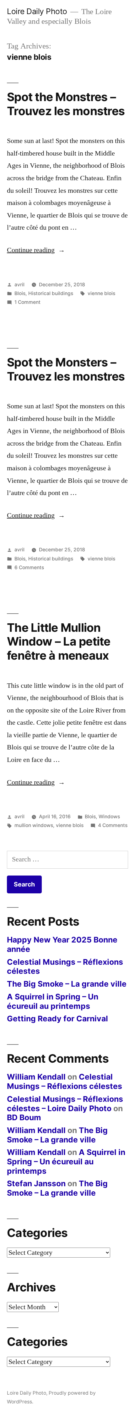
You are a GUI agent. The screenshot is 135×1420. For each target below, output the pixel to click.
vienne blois (101, 293)
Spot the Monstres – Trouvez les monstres (66, 104)
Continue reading (36, 250)
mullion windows (33, 825)
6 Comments (29, 567)
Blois (19, 293)
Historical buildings (50, 293)
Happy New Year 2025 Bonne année (62, 944)
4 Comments (112, 825)
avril (19, 285)
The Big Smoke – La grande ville (67, 983)
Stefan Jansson (36, 1183)
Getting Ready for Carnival (57, 1018)
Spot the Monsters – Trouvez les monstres (66, 369)
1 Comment (27, 302)
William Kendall (36, 1076)
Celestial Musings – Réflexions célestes (65, 966)
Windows (109, 817)
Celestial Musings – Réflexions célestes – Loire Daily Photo (65, 1103)
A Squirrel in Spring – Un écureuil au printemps (52, 1001)
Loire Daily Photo (37, 11)
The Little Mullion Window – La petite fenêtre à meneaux (59, 641)
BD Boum (24, 1117)
